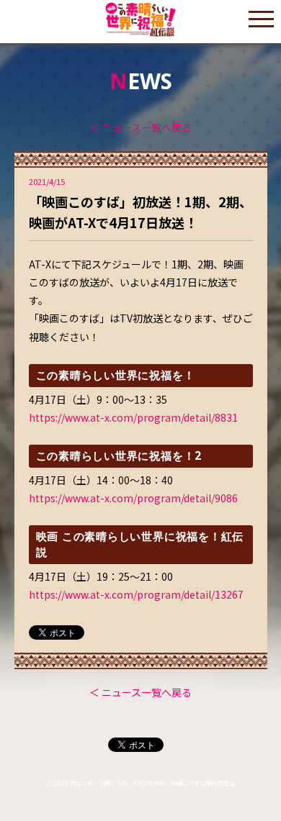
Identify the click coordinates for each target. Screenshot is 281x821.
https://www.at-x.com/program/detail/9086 (133, 498)
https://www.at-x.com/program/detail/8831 (133, 417)
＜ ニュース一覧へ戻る (140, 127)
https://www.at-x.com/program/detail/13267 (136, 594)
